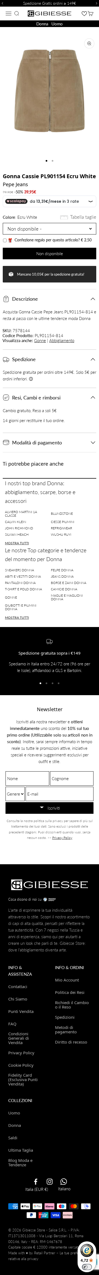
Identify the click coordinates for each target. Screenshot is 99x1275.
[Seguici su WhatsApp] (63, 1181)
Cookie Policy (21, 1065)
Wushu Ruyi (61, 534)
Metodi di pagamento (66, 1029)
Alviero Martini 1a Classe (21, 513)
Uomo (57, 23)
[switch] (87, 1267)
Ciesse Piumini (62, 522)
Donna (42, 23)
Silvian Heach (17, 534)
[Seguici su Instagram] (49, 1181)
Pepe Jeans (15, 184)
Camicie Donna (64, 589)
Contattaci (17, 986)
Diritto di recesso (71, 1042)
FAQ (12, 1023)
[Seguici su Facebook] (35, 1181)
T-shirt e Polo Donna (23, 589)
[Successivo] (97, 3)
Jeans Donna (62, 576)
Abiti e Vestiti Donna (23, 576)
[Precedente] (1, 3)
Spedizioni (65, 1017)
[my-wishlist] (84, 13)
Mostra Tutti (17, 543)
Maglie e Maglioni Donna (67, 597)
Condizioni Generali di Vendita (18, 1038)
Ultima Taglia (20, 1150)
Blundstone (62, 513)
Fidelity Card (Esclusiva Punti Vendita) (23, 1079)
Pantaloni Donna (20, 583)
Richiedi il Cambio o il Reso (72, 1004)
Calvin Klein (15, 522)
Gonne (40, 340)
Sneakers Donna (19, 570)
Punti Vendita (21, 1011)
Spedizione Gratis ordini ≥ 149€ (49, 3)
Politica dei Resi (69, 992)
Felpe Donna (62, 570)
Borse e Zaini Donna (68, 583)
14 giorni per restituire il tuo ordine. (34, 420)
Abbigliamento (61, 340)
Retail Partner (44, 1253)
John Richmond (19, 528)
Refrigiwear (61, 528)
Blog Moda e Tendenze (20, 1162)
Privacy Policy (62, 838)
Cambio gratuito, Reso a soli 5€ (30, 410)
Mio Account (67, 980)
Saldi (12, 1137)
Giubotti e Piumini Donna (20, 607)
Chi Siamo (17, 999)
